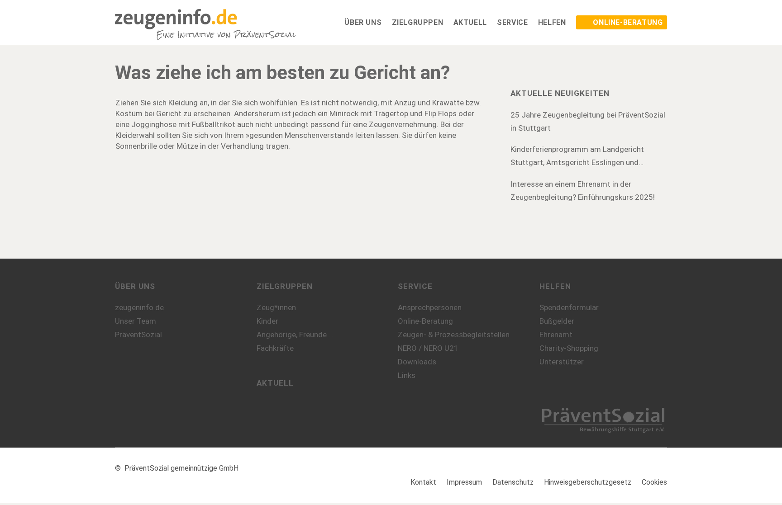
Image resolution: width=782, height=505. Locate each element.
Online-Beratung (425, 321)
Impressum (464, 482)
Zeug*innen (276, 307)
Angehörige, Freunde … (295, 334)
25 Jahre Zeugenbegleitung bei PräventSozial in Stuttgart (587, 121)
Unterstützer (561, 361)
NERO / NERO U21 (428, 348)
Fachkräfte (275, 348)
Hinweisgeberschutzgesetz (587, 482)
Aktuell (275, 382)
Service (415, 286)
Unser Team (135, 321)
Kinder (267, 321)
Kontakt (423, 482)
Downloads (417, 361)
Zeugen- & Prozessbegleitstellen (454, 334)
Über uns (135, 286)
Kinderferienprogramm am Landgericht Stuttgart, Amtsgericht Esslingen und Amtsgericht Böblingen (577, 157)
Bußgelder (556, 321)
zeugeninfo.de (139, 307)
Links (406, 375)
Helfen (555, 286)
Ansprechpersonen (430, 307)
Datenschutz (513, 482)
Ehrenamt (555, 334)
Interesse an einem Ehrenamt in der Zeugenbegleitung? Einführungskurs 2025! (582, 190)
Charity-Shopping (568, 348)
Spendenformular (569, 307)
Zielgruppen (285, 286)
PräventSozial (138, 334)
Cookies (654, 482)
